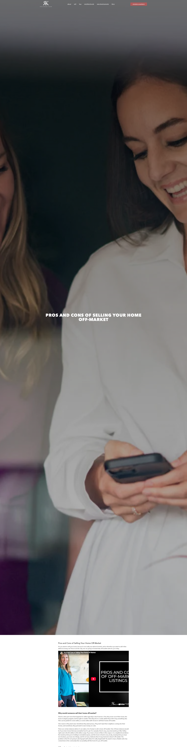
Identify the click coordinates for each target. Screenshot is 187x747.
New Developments (103, 4)
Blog (113, 4)
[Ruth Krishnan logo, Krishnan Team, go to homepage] (46, 4)
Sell (75, 4)
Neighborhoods (89, 4)
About (69, 4)
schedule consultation (139, 4)
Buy (80, 4)
